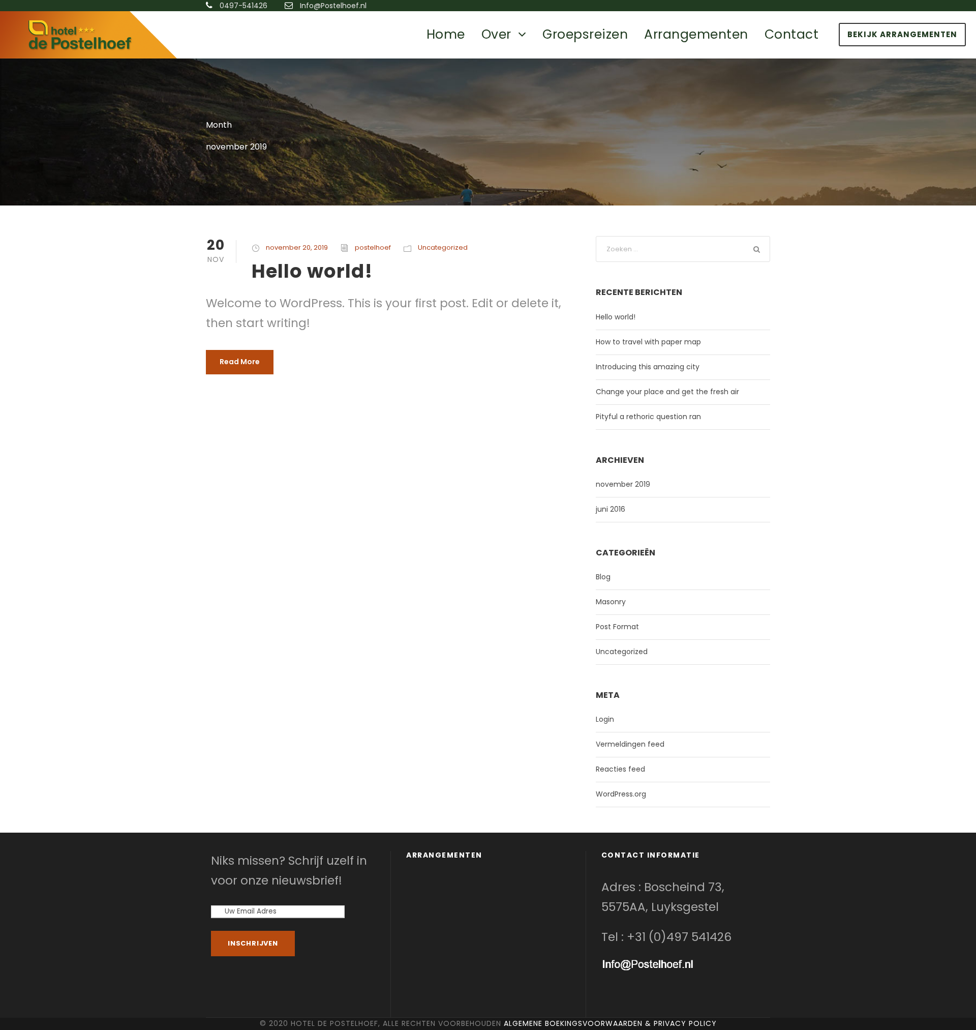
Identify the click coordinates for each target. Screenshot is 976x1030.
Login (605, 719)
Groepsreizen (585, 34)
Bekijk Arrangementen (902, 34)
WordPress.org (621, 794)
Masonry (611, 602)
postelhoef (373, 247)
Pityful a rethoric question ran (648, 416)
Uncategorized (443, 247)
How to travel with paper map (648, 342)
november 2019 (623, 484)
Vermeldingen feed (630, 744)
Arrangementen (696, 34)
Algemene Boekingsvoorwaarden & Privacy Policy (610, 1023)
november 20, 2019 (297, 247)
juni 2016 (610, 509)
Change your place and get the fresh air (667, 392)
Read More (240, 362)
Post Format (617, 627)
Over (496, 34)
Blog (603, 577)
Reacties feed (620, 769)
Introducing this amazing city (647, 367)
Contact (792, 34)
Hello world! (312, 271)
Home (445, 34)
